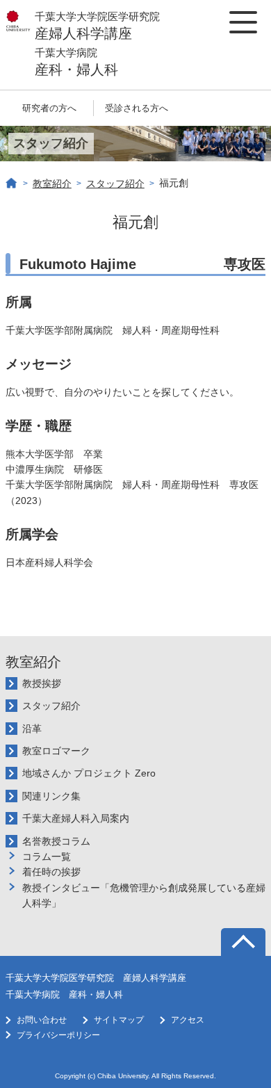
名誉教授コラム (56, 841)
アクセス (187, 1020)
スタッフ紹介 (115, 183)
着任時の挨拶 (51, 871)
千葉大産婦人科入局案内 (75, 818)
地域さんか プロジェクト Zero (89, 773)
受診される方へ (136, 108)
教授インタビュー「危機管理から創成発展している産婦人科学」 (143, 895)
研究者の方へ (49, 108)
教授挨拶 (41, 683)
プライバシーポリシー (58, 1035)
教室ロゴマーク (56, 750)
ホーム (12, 183)
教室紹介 (52, 183)
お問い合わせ (42, 1020)
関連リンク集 (51, 796)
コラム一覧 (46, 856)
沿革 (32, 728)
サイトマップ (119, 1020)
